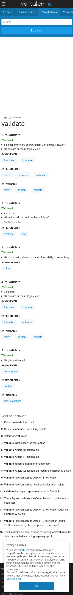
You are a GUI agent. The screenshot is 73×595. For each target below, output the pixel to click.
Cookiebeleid (13, 578)
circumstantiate (12, 401)
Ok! (36, 586)
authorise (41, 175)
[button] (3, 4)
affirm (7, 268)
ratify (7, 190)
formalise (9, 160)
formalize (27, 160)
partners (24, 550)
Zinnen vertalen (27, 12)
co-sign (22, 190)
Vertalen (7, 12)
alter (24, 234)
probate (38, 190)
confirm (8, 386)
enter (7, 175)
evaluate (9, 234)
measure (23, 175)
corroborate (10, 371)
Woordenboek (49, 12)
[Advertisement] (36, 75)
